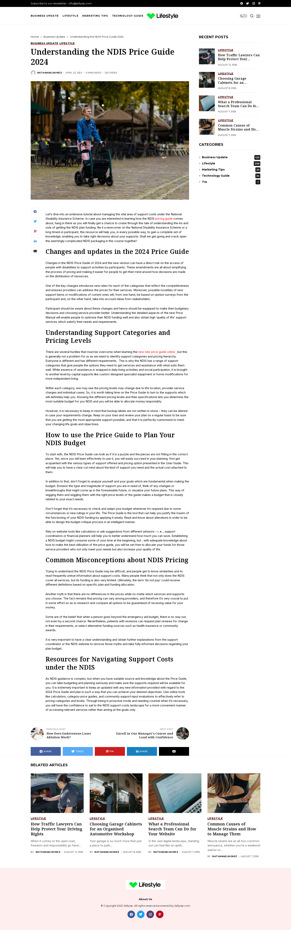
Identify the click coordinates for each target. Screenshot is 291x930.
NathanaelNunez (49, 72)
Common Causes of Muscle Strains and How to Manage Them (238, 129)
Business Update (54, 36)
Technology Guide (230, 175)
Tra (230, 182)
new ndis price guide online (156, 352)
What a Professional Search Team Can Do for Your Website (238, 106)
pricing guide (164, 218)
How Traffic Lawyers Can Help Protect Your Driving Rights (239, 59)
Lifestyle (230, 163)
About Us (145, 899)
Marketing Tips (230, 169)
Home (35, 36)
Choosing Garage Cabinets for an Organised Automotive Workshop (237, 84)
